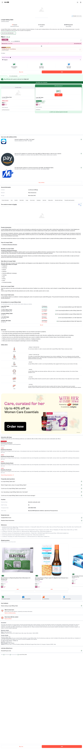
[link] (6, 2)
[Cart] (80, 2)
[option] (5, 200)
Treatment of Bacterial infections (9, 244)
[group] (41, 9)
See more (3, 445)
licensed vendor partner (7, 638)
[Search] (77, 2)
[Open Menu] (2, 2)
